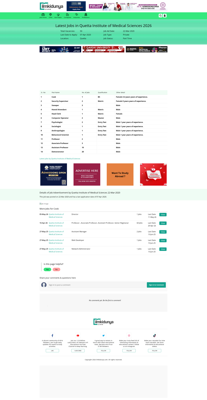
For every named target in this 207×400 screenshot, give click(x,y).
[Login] (165, 15)
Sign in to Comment (156, 285)
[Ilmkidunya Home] (51, 6)
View (163, 214)
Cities (50, 17)
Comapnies (67, 17)
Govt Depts (58, 17)
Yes (47, 269)
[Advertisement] (103, 69)
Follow (103, 351)
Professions (85, 17)
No (56, 269)
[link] (76, 6)
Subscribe (77, 351)
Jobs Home (43, 17)
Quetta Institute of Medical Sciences (56, 215)
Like (52, 351)
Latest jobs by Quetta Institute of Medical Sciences (60, 158)
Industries (76, 17)
